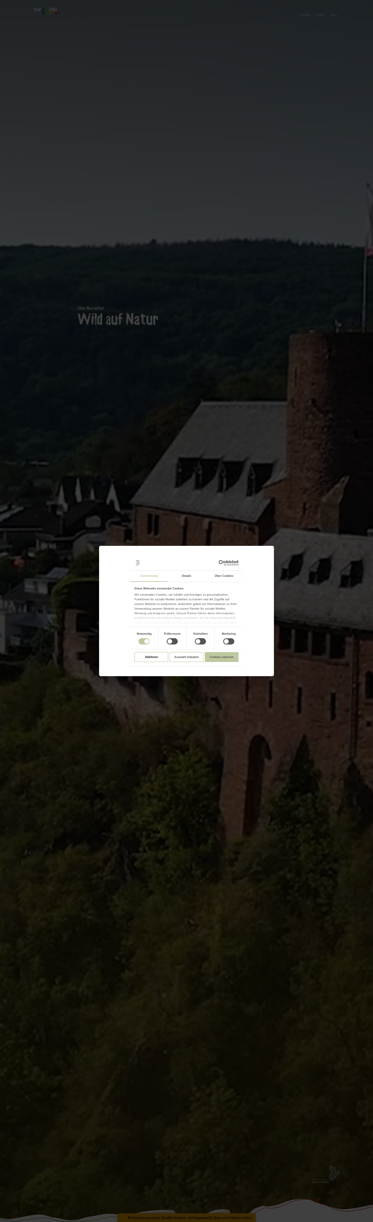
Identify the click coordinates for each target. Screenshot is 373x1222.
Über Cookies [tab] (224, 575)
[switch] (172, 641)
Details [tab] (186, 575)
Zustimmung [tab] (149, 575)
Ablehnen (151, 657)
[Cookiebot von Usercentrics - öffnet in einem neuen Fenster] (222, 563)
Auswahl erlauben (186, 657)
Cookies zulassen (222, 657)
